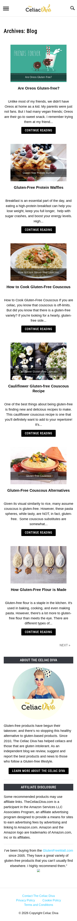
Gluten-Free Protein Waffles (38, 187)
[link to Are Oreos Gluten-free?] (38, 63)
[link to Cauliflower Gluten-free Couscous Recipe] (38, 361)
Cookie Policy (51, 900)
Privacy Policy (25, 900)
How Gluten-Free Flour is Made (38, 590)
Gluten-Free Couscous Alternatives (38, 490)
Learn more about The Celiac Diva (38, 771)
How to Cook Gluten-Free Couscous (38, 287)
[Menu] (6, 9)
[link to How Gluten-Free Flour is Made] (38, 564)
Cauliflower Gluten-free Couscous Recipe (38, 388)
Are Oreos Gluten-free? (38, 88)
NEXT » (65, 645)
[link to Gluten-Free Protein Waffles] (38, 162)
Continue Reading (38, 130)
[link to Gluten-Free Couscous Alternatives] (38, 465)
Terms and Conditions (38, 904)
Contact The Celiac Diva (38, 895)
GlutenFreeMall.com (58, 850)
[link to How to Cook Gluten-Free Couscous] (38, 262)
